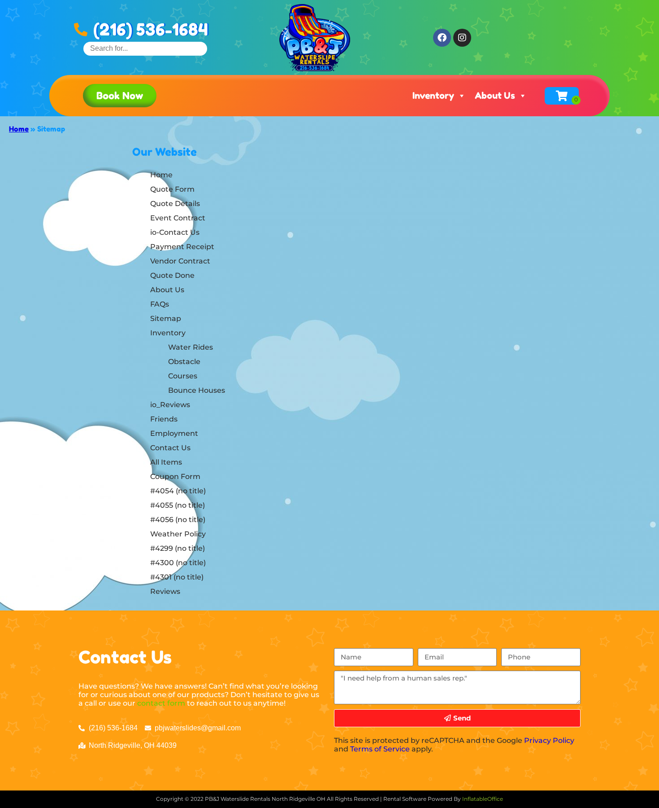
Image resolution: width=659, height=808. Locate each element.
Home (19, 128)
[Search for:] (145, 48)
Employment (174, 433)
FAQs (159, 304)
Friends (164, 419)
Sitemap (165, 318)
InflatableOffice (482, 798)
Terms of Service (380, 749)
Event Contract (177, 218)
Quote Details (175, 203)
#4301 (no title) (177, 577)
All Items (166, 462)
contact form (161, 703)
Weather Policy (178, 534)
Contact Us (170, 448)
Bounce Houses (196, 390)
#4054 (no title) (178, 491)
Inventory (433, 95)
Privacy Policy (549, 740)
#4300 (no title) (178, 562)
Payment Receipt (182, 246)
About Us (495, 95)
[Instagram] (462, 38)
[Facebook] (442, 38)
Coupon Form (175, 476)
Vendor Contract (180, 261)
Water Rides (190, 347)
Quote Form (172, 189)
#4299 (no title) (177, 548)
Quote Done (172, 275)
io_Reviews (170, 404)
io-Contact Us (174, 232)
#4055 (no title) (177, 505)
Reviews (165, 591)
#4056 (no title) (177, 519)
